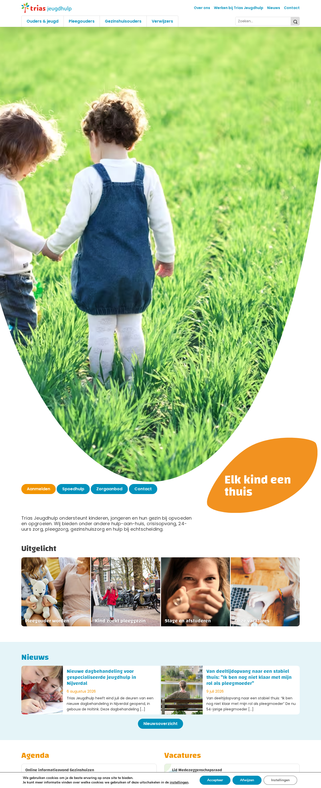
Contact (292, 7)
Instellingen (280, 780)
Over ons (202, 7)
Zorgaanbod (109, 489)
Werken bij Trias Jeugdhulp (238, 7)
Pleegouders (82, 21)
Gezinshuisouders (123, 21)
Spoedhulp (73, 489)
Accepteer (215, 780)
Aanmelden (38, 489)
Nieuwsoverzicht (160, 723)
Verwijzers (162, 21)
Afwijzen (247, 780)
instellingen (179, 782)
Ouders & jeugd (42, 21)
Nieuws (273, 7)
